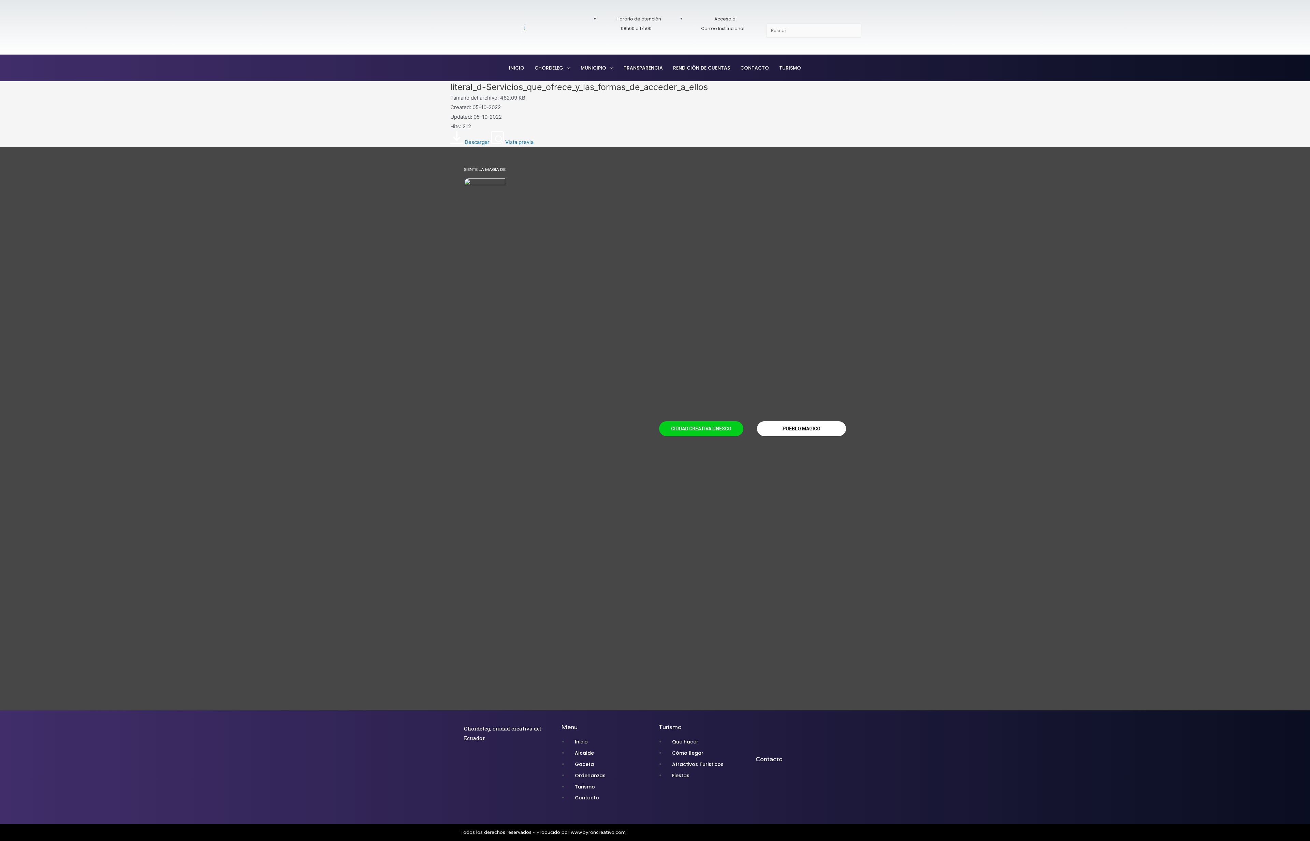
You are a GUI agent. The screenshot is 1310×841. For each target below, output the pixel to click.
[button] (701, 428)
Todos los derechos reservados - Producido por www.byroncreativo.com (543, 832)
